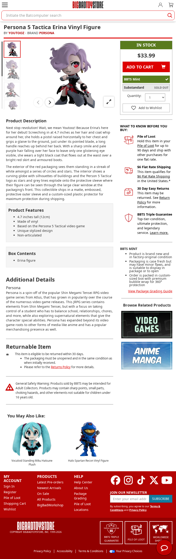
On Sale (43, 493)
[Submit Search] (170, 15)
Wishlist (10, 509)
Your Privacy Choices (129, 551)
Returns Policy (61, 367)
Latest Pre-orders (50, 482)
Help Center (83, 482)
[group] (12, 49)
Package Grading (80, 495)
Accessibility (64, 551)
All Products (46, 499)
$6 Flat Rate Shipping (153, 176)
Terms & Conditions (90, 551)
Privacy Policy (137, 510)
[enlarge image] (108, 101)
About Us (81, 488)
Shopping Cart (15, 503)
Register (10, 492)
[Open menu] (5, 5)
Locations (81, 509)
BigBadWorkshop (50, 505)
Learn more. (159, 232)
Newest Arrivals (49, 488)
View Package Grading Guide (150, 291)
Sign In (9, 486)
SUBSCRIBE (160, 498)
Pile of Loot (145, 145)
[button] (38, 102)
